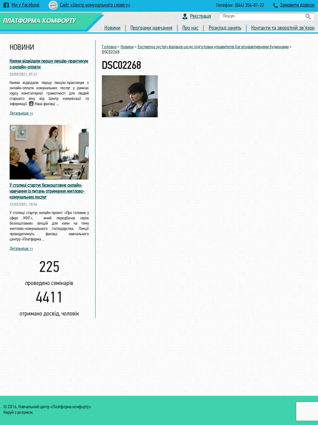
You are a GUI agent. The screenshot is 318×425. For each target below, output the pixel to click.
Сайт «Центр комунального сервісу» (95, 5)
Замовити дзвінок (297, 5)
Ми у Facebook (25, 5)
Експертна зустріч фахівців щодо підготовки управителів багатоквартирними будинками (213, 47)
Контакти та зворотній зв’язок (283, 28)
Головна (109, 47)
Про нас (190, 28)
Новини (112, 28)
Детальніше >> (21, 113)
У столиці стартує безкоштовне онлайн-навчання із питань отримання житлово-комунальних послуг (47, 191)
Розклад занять (225, 28)
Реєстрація (200, 16)
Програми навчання (151, 28)
